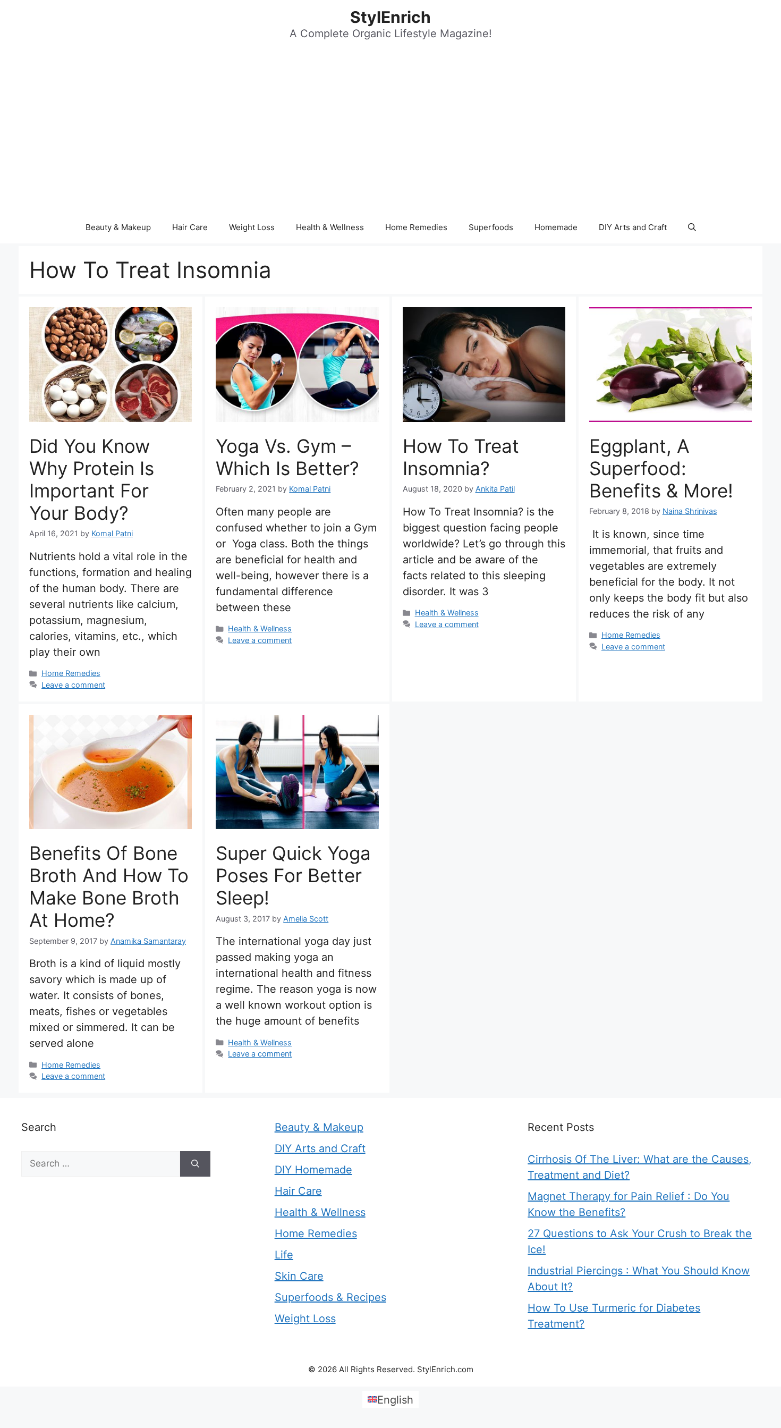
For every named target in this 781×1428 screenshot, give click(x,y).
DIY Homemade (313, 1169)
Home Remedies (416, 227)
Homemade (556, 227)
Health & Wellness (330, 227)
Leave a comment (73, 684)
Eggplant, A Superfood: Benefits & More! (661, 468)
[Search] (195, 1164)
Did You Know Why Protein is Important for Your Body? (91, 479)
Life (284, 1254)
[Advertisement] (390, 131)
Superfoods (491, 227)
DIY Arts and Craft (633, 227)
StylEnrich (390, 17)
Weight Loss (252, 227)
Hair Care (190, 227)
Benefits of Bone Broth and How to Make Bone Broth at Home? (109, 886)
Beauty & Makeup (118, 227)
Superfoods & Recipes (330, 1297)
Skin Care (299, 1276)
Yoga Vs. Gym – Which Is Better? (287, 457)
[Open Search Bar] (692, 227)
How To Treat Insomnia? (461, 457)
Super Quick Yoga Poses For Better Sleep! (293, 875)
